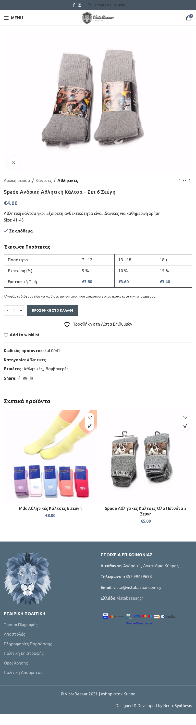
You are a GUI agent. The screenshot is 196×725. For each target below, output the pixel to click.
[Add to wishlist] (89, 417)
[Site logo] (98, 17)
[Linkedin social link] (31, 378)
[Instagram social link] (80, 5)
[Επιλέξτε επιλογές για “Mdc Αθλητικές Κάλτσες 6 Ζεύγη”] (89, 426)
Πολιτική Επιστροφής (24, 653)
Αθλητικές (67, 180)
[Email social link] (25, 378)
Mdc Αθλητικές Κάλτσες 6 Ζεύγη (50, 508)
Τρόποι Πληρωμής (21, 624)
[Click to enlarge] (13, 162)
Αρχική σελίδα (17, 180)
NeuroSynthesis (177, 705)
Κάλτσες (44, 180)
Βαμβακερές (57, 368)
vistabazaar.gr (130, 598)
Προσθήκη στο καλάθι (52, 310)
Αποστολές (14, 634)
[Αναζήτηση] (88, 5)
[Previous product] (179, 180)
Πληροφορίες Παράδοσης (28, 644)
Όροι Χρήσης (16, 663)
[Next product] (189, 180)
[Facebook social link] (74, 5)
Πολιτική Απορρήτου (23, 672)
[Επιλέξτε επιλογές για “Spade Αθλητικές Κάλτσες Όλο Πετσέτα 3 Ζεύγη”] (185, 426)
